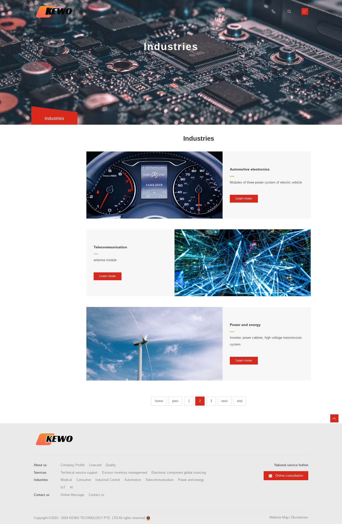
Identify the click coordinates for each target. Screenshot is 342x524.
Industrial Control (107, 480)
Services (40, 472)
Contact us (42, 495)
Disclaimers (299, 517)
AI (71, 487)
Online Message (72, 495)
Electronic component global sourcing (178, 472)
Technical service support (79, 472)
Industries (41, 480)
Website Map (278, 517)
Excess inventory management (124, 472)
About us (40, 465)
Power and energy (191, 480)
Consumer (83, 480)
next (224, 401)
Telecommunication (159, 480)
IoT (63, 487)
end (239, 401)
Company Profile (73, 465)
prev (175, 401)
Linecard (95, 465)
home (159, 401)
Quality (111, 465)
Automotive (132, 480)
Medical (66, 480)
